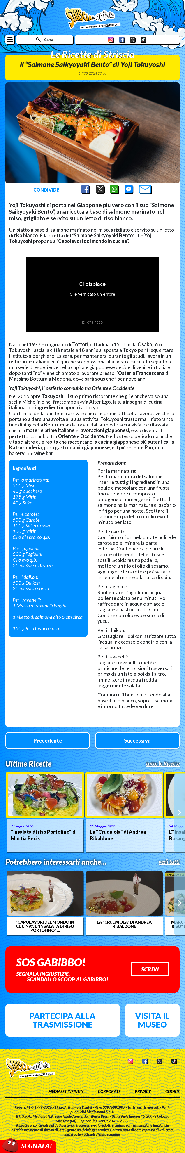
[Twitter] (133, 40)
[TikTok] (143, 40)
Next (179, 813)
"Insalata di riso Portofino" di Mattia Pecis (44, 835)
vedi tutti (169, 861)
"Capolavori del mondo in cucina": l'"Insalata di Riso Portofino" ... (45, 926)
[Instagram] (111, 40)
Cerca (48, 39)
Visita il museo (152, 1020)
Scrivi (150, 969)
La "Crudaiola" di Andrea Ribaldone (118, 835)
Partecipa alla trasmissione (62, 1020)
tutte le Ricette (163, 763)
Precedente (47, 740)
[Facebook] (122, 40)
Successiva (137, 740)
